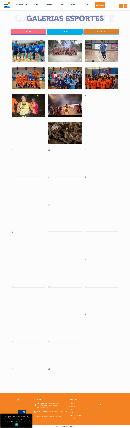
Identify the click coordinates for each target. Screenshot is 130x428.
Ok (17, 424)
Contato (85, 5)
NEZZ (72, 426)
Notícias (74, 5)
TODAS (29, 32)
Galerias (62, 5)
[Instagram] (125, 6)
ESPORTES (101, 32)
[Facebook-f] (121, 6)
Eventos (37, 5)
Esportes (49, 5)
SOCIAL (65, 32)
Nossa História (22, 5)
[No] (29, 421)
